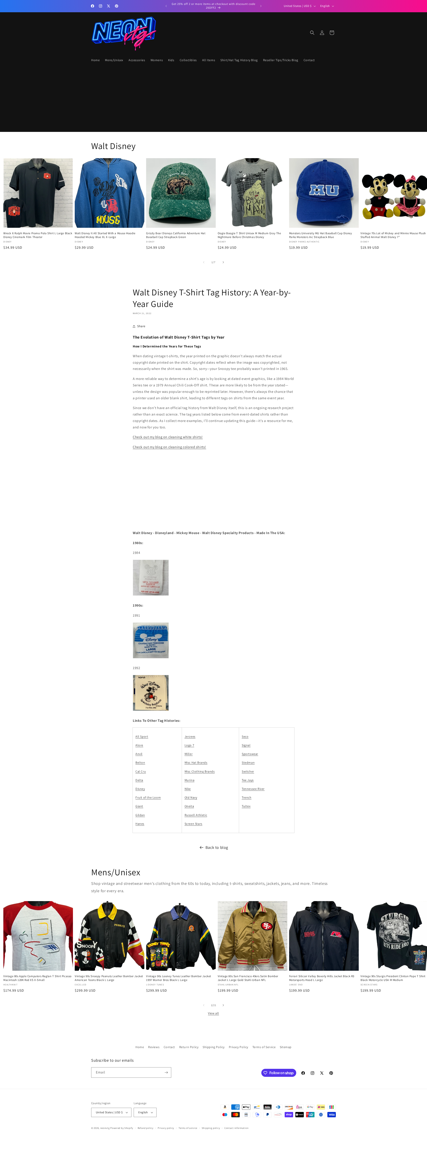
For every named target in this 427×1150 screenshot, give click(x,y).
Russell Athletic (196, 815)
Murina (190, 780)
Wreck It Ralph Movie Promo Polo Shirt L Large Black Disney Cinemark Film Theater (37, 235)
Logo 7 (189, 745)
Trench (247, 797)
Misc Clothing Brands (200, 771)
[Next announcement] (261, 6)
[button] (312, 33)
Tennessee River (253, 789)
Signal (246, 745)
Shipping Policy (214, 1047)
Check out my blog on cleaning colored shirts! (169, 447)
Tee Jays (248, 780)
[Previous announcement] (166, 6)
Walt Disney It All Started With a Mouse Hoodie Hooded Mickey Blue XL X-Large (105, 235)
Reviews (153, 1047)
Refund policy (145, 1128)
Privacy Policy (238, 1047)
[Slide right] (223, 262)
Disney (140, 789)
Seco (245, 736)
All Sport (141, 736)
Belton (140, 763)
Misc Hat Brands (196, 763)
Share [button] (141, 326)
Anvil (139, 754)
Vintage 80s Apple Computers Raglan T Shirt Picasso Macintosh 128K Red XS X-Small (37, 978)
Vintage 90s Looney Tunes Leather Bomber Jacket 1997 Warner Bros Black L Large (178, 978)
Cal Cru (140, 771)
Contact (169, 1047)
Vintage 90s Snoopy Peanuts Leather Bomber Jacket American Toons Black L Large (109, 978)
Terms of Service (264, 1047)
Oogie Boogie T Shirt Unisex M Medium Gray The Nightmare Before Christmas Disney (249, 235)
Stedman (248, 763)
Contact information (236, 1128)
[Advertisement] (199, 98)
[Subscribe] (166, 1072)
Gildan (140, 815)
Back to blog (216, 847)
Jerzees (190, 736)
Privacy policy (166, 1128)
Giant (139, 806)
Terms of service (188, 1128)
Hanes (139, 824)
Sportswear (250, 754)
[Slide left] (204, 262)
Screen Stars (193, 824)
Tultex (246, 806)
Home (139, 1047)
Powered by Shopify (121, 1128)
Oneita (189, 806)
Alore (139, 745)
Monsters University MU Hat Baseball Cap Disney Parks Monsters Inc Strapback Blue (320, 235)
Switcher (248, 771)
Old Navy (191, 797)
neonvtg (105, 1128)
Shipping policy (211, 1128)
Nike (188, 789)
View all (213, 1013)
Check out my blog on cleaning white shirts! (168, 437)
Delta (139, 780)
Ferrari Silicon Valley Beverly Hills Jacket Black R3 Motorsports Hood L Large (321, 978)
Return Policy (189, 1047)
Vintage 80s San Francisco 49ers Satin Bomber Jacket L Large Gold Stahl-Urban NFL (248, 978)
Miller (189, 754)
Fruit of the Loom (148, 797)
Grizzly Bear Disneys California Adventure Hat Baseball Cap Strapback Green (175, 235)
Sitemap (286, 1047)
